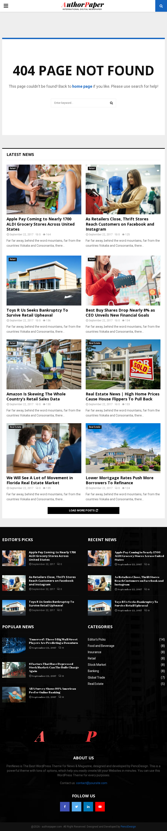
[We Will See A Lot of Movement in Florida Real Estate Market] (44, 448)
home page (82, 86)
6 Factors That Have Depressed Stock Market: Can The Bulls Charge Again (54, 667)
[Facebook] (65, 806)
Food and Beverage (101, 646)
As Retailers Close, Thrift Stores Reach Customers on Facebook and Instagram (120, 224)
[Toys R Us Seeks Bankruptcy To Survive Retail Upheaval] (44, 280)
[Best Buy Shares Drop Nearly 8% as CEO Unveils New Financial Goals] (123, 280)
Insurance (94, 652)
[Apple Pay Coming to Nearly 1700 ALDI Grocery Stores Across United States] (44, 189)
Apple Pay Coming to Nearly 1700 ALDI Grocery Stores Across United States (41, 224)
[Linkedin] (88, 806)
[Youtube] (100, 806)
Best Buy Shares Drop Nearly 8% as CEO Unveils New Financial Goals (120, 312)
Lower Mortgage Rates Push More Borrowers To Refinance (120, 480)
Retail (13, 168)
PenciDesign (128, 826)
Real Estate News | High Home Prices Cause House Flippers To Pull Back (122, 396)
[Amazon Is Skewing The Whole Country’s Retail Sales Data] (44, 364)
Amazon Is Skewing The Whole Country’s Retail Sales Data (36, 396)
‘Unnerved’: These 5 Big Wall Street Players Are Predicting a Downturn (53, 641)
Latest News (20, 154)
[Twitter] (76, 806)
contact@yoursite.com (91, 783)
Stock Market (97, 664)
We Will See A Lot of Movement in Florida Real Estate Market (40, 480)
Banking (93, 671)
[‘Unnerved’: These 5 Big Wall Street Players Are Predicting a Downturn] (14, 645)
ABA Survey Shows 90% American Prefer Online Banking (52, 690)
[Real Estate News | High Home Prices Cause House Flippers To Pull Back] (123, 364)
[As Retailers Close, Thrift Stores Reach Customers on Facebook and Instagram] (123, 189)
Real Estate (94, 343)
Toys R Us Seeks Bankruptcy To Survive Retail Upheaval (37, 312)
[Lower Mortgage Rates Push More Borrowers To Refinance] (123, 448)
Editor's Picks (97, 639)
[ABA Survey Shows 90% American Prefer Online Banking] (14, 694)
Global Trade (96, 677)
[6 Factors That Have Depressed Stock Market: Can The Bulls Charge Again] (14, 670)
